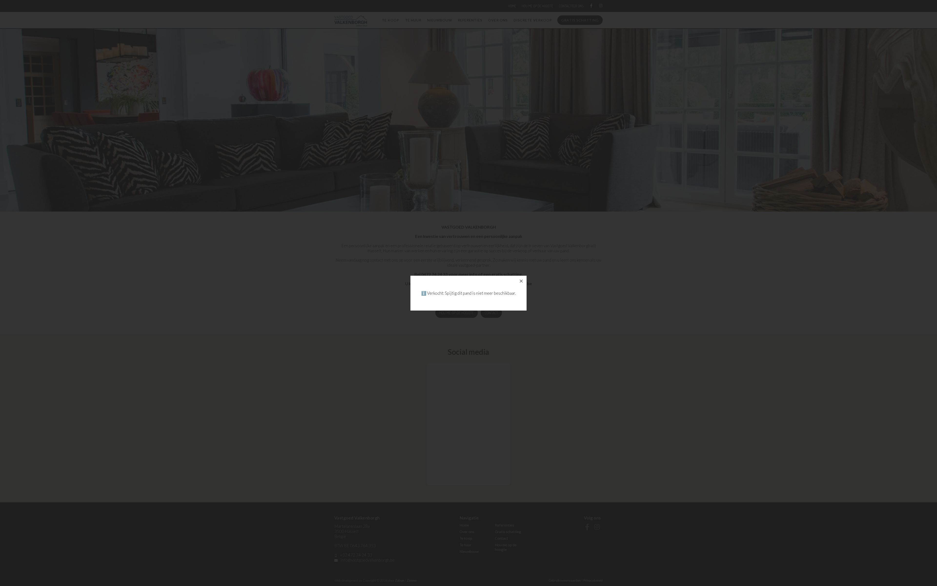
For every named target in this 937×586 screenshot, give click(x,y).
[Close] (521, 281)
